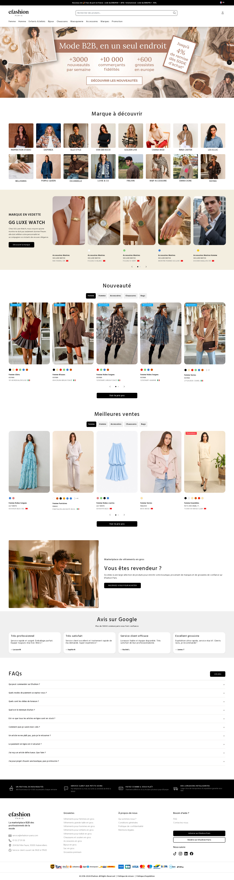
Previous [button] (4, 62)
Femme (12, 21)
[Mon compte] (222, 13)
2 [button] (140, 266)
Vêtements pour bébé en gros (78, 834)
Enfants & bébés (37, 21)
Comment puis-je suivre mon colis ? (24, 727)
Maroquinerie (76, 21)
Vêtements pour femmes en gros (79, 819)
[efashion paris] (19, 12)
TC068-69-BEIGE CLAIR (193, 508)
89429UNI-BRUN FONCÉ (62, 380)
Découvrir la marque (21, 244)
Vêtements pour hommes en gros (79, 826)
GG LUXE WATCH (59, 258)
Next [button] (229, 62)
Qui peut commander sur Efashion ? (24, 684)
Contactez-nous (180, 823)
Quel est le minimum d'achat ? (22, 710)
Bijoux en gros (70, 845)
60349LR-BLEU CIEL (16, 508)
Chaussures (62, 21)
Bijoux (51, 21)
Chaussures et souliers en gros (77, 837)
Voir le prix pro (117, 395)
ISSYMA (11, 377)
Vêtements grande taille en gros (78, 823)
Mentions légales (126, 830)
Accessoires (92, 21)
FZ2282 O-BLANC (95, 261)
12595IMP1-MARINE (148, 380)
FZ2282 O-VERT (129, 261)
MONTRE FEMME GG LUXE (169, 261)
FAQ (175, 819)
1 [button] (137, 266)
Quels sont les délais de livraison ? (24, 701)
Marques (105, 21)
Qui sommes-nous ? (127, 819)
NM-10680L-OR (59, 261)
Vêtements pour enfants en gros (78, 830)
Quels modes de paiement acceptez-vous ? (28, 693)
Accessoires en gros (73, 841)
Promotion (117, 21)
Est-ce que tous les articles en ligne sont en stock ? (32, 718)
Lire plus (217, 674)
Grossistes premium (72, 852)
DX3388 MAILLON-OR (202, 261)
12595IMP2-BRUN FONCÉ (106, 380)
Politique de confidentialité (130, 826)
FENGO (55, 506)
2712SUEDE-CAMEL (192, 380)
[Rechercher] (174, 13)
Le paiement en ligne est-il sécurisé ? (25, 744)
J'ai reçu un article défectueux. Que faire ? (27, 752)
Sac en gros (69, 848)
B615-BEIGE (145, 508)
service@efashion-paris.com (25, 835)
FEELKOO (143, 506)
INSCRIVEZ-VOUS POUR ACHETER (122, 585)
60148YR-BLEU (102, 508)
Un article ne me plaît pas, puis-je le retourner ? (30, 735)
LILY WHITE (13, 506)
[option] (117, 62)
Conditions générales (128, 823)
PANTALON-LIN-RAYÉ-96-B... (64, 509)
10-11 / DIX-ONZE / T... (192, 506)
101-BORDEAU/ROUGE (18, 380)
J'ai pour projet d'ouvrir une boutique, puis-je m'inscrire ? (34, 761)
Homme (22, 21)
